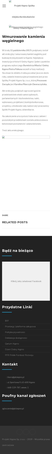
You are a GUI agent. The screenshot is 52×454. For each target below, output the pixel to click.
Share (5, 215)
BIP (7, 321)
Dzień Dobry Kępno (14, 349)
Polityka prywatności (15, 332)
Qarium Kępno (12, 343)
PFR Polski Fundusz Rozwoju (19, 355)
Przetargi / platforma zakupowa (20, 326)
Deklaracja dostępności (16, 338)
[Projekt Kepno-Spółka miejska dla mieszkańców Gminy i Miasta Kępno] (23, 16)
